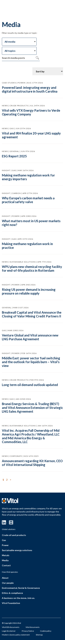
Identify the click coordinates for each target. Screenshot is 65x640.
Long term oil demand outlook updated (30, 385)
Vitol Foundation (11, 603)
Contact (6, 565)
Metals (5, 555)
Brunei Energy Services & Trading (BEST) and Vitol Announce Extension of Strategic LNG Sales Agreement (32, 407)
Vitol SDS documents (10, 627)
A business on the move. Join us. (18, 598)
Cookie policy (45, 631)
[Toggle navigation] (53, 7)
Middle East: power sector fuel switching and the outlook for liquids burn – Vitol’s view (31, 362)
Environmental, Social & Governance (21, 588)
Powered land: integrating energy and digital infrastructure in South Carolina (29, 89)
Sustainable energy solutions (17, 550)
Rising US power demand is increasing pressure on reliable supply (29, 291)
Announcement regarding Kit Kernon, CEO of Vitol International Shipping (32, 463)
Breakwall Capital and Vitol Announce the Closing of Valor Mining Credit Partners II (31, 314)
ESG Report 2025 (14, 156)
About (5, 577)
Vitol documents (33, 627)
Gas (4, 540)
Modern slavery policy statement (16, 635)
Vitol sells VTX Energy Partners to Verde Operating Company (31, 112)
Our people (8, 583)
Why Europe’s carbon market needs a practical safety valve (28, 200)
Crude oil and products (14, 535)
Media (5, 560)
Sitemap (39, 635)
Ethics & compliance (12, 593)
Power (5, 545)
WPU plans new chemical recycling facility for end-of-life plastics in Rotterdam (32, 268)
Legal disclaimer (9, 631)
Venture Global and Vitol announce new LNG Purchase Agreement (30, 337)
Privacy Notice (28, 631)
